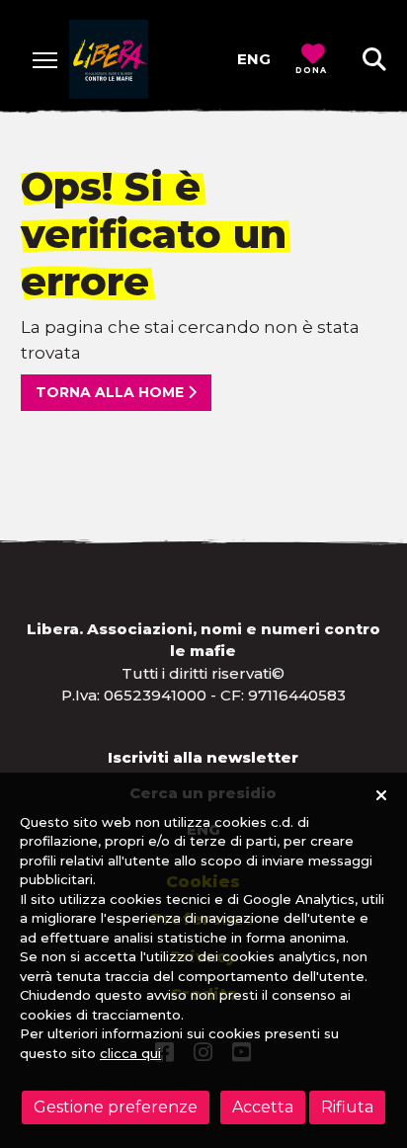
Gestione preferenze (116, 1107)
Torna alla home (112, 392)
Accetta (262, 1107)
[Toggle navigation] (45, 59)
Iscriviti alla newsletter (203, 757)
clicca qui (130, 1053)
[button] (374, 59)
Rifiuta (347, 1107)
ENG (254, 58)
